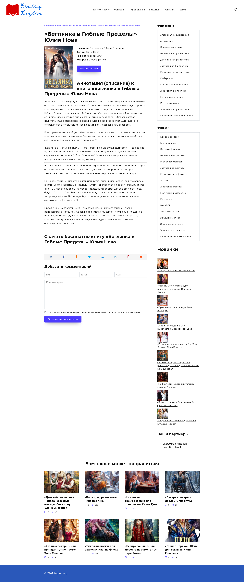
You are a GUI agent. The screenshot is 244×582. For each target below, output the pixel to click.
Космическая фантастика (174, 84)
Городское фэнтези (171, 161)
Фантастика (100, 10)
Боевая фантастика (171, 47)
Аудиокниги (138, 10)
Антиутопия (167, 41)
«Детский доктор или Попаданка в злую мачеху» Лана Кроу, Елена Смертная (59, 502)
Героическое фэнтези (172, 155)
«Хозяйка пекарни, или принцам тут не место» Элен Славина (60, 549)
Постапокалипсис (170, 103)
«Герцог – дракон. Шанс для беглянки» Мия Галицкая (181, 549)
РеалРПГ (165, 205)
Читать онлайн (89, 68)
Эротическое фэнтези (173, 230)
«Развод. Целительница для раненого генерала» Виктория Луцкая (174, 288)
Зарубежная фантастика (174, 66)
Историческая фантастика (175, 72)
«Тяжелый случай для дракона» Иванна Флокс (101, 548)
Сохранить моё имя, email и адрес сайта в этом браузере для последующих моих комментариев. (94, 312)
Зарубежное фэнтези (172, 168)
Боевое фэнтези (169, 136)
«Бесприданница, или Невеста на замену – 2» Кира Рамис (141, 549)
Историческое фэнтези (173, 174)
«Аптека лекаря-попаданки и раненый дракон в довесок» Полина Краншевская (178, 365)
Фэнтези (119, 10)
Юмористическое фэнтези (175, 236)
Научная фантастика (171, 97)
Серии (183, 10)
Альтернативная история (174, 34)
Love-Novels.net (172, 447)
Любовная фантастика (173, 90)
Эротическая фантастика (174, 109)
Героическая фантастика (174, 53)
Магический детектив (173, 193)
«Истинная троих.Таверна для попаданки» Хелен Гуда (141, 501)
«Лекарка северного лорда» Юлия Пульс (179, 499)
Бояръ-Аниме (168, 143)
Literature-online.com (175, 443)
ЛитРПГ (164, 180)
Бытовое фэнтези (87, 25)
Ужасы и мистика (170, 217)
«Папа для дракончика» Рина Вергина (101, 499)
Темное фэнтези (169, 211)
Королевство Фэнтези (55, 25)
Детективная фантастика (174, 59)
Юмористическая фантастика (177, 115)
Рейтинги (170, 10)
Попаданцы (167, 199)
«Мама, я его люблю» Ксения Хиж (176, 270)
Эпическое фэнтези (171, 224)
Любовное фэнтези (171, 186)
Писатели (154, 10)
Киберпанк (166, 78)
